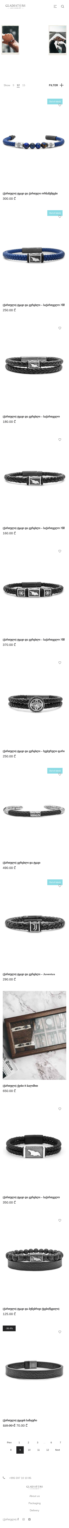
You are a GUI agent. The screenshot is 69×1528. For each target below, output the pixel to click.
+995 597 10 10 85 (20, 1477)
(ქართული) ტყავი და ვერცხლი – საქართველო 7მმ (34, 305)
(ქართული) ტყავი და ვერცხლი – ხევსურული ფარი (34, 751)
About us (34, 1496)
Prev (9, 1442)
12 (18, 85)
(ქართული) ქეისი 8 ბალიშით (20, 1085)
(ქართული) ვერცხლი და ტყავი (21, 862)
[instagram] (23, 1519)
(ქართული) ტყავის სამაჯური (20, 1420)
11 (38, 1450)
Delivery (34, 1510)
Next (57, 1450)
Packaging (35, 1503)
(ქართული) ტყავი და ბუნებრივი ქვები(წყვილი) (31, 1308)
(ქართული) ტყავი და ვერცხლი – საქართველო (31, 416)
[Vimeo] (29, 1519)
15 (23, 85)
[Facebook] (18, 1519)
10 (29, 1450)
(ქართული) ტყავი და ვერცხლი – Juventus (29, 974)
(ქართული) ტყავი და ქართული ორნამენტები (30, 193)
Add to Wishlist (60, 105)
